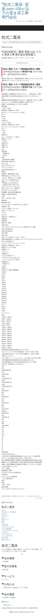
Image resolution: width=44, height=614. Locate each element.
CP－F (3, 510)
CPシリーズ (5, 516)
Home (5, 42)
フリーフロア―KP (7, 536)
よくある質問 (29, 21)
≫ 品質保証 (14, 587)
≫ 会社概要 (5, 561)
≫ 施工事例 (5, 569)
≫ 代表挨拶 (5, 597)
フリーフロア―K (6, 534)
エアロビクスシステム (33, 496)
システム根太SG (6, 528)
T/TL (3, 523)
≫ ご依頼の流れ (6, 587)
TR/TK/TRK (5, 525)
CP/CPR (4, 514)
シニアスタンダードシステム (10, 530)
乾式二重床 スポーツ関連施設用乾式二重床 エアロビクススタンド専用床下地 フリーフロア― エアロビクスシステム (22, 71)
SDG (3, 521)
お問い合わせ (38, 21)
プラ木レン (5, 532)
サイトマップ (20, 21)
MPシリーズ (5, 519)
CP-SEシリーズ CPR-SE (9, 512)
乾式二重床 (5, 538)
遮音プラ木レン (6, 539)
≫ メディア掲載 (23, 587)
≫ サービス (5, 579)
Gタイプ (4, 517)
